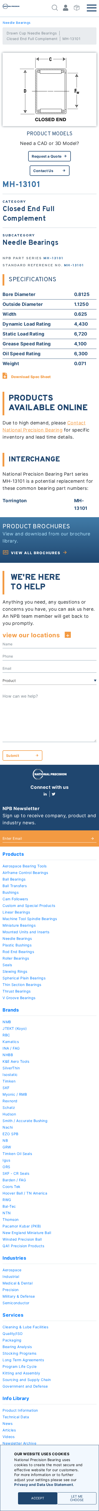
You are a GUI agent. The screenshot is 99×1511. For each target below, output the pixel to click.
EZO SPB (11, 1134)
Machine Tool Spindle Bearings (30, 919)
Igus (6, 1160)
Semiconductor (16, 1303)
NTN (7, 1213)
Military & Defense (19, 1296)
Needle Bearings (17, 23)
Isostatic (10, 1074)
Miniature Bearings (19, 925)
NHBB (8, 1055)
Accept (37, 1498)
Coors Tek (12, 1186)
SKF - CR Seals (16, 1173)
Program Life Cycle (20, 1366)
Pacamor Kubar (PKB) (22, 1226)
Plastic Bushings (17, 945)
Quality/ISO (13, 1333)
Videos (8, 1436)
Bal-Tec (9, 1206)
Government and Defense (25, 1386)
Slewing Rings (15, 971)
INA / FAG (11, 1048)
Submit (12, 755)
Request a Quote (46, 156)
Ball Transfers (15, 886)
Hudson (9, 1114)
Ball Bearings (14, 879)
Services (13, 1315)
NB (5, 1140)
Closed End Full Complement (32, 38)
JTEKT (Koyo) (15, 1028)
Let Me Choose (77, 1498)
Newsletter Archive (19, 1443)
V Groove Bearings (19, 998)
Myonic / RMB (15, 1094)
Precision (11, 1290)
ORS (6, 1167)
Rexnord (10, 1101)
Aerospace (12, 1270)
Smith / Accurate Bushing (25, 1120)
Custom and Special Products (29, 905)
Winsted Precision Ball (22, 1239)
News (7, 1423)
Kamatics (11, 1041)
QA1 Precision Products (23, 1246)
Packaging (12, 1340)
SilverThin (11, 1068)
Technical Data (16, 1417)
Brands (11, 1010)
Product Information (20, 1410)
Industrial (11, 1276)
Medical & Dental (17, 1283)
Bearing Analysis (17, 1347)
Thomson (11, 1219)
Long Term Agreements (23, 1360)
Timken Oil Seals (17, 1153)
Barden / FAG (14, 1180)
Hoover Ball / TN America (25, 1193)
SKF (6, 1088)
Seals (7, 965)
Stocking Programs (20, 1353)
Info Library (16, 1398)
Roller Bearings (16, 958)
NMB (7, 1022)
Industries (14, 1258)
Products (13, 854)
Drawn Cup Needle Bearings (32, 33)
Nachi (8, 1127)
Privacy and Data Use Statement (43, 1484)
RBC (6, 1035)
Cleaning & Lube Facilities (25, 1327)
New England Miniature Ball (27, 1232)
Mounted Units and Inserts (26, 932)
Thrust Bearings (17, 991)
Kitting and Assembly (21, 1373)
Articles (9, 1430)
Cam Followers (15, 899)
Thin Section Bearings (22, 984)
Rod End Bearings (18, 951)
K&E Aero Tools (16, 1061)
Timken (9, 1081)
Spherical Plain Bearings (24, 978)
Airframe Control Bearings (25, 872)
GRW (7, 1147)
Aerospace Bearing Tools (25, 866)
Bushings (11, 892)
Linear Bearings (16, 912)
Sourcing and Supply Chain (27, 1379)
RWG (7, 1200)
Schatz (9, 1107)
